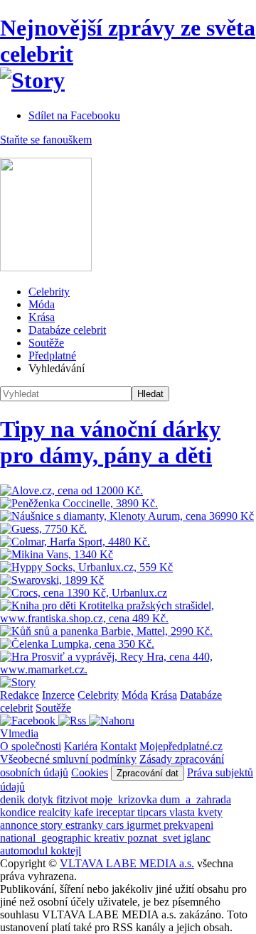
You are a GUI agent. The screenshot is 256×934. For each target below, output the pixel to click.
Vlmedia (19, 733)
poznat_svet (155, 838)
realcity (56, 812)
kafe (85, 812)
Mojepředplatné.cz (181, 746)
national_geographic (47, 838)
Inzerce (58, 695)
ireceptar (116, 812)
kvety (210, 812)
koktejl (65, 851)
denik (14, 799)
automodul (25, 851)
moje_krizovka (125, 799)
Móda (41, 304)
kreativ (110, 838)
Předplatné (52, 355)
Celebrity (49, 292)
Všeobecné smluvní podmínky (68, 759)
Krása (41, 317)
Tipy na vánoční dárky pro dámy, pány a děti (110, 442)
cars (116, 825)
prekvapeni (188, 825)
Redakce (19, 695)
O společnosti (30, 746)
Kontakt (118, 746)
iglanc (196, 838)
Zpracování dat (147, 773)
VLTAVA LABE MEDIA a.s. (127, 863)
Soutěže (46, 343)
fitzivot (73, 799)
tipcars (153, 812)
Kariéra (80, 746)
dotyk (42, 799)
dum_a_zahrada (195, 799)
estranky (85, 825)
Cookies (89, 772)
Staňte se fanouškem (46, 140)
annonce (20, 825)
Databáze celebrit (67, 330)
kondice (19, 812)
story (53, 825)
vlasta (183, 812)
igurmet (145, 825)
